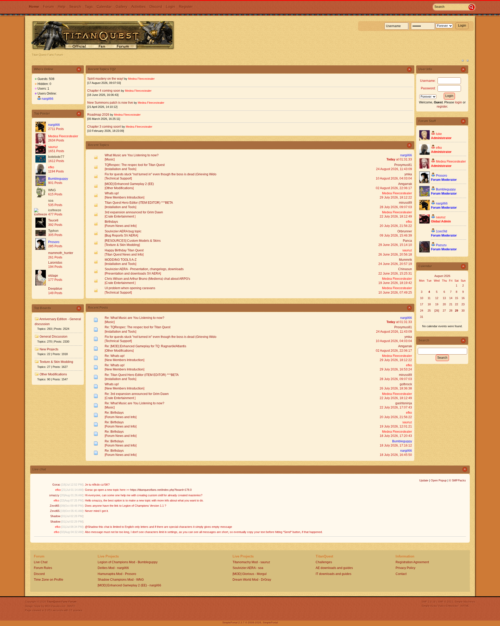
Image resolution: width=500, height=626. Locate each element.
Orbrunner (404, 231)
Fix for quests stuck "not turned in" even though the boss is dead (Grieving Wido (160, 174)
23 (463, 304)
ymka (408, 174)
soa (50, 200)
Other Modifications (53, 374)
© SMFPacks (457, 480)
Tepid (37, 606)
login (458, 102)
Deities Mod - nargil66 (113, 568)
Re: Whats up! (114, 356)
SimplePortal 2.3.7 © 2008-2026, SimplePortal (250, 622)
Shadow (55, 516)
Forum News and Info (120, 226)
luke (439, 134)
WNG (52, 190)
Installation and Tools (120, 169)
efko (51, 167)
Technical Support (118, 178)
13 (444, 298)
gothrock (406, 384)
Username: (428, 81)
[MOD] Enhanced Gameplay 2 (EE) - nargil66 (129, 585)
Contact (401, 574)
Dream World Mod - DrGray (252, 579)
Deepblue (55, 288)
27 (444, 310)
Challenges (324, 562)
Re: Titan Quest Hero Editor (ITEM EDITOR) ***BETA (142, 375)
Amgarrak (405, 184)
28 (450, 310)
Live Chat (40, 562)
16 (463, 298)
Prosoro (53, 242)
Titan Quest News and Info (124, 254)
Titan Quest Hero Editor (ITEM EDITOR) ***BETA (139, 202)
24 (421, 310)
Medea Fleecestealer (63, 136)
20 (444, 304)
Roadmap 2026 (98, 114)
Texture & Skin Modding (56, 362)
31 (421, 316)
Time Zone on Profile (48, 579)
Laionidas (55, 262)
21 (450, 304)
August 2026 (442, 275)
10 (421, 298)
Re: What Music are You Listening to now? (134, 318)
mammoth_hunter (60, 253)
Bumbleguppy (58, 179)
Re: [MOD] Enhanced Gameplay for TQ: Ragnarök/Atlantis (145, 346)
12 (436, 298)
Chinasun (405, 269)
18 (429, 304)
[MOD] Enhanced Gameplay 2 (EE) (129, 184)
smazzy (54, 495)
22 (456, 304)
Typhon (53, 231)
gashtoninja (403, 403)
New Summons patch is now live (110, 102)
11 (429, 298)
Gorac (56, 484)
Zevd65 (54, 505)
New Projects (49, 349)
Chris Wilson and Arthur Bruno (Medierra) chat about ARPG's (147, 279)
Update (423, 480)
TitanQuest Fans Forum (62, 601)
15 (456, 298)
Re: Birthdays (114, 412)
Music (109, 159)
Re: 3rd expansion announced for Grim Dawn (137, 394)
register (442, 106)
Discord (39, 574)
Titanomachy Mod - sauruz (251, 562)
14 (450, 298)
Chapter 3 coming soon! (104, 126)
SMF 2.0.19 (429, 601)
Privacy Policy (405, 568)
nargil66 (47, 99)
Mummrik (405, 260)
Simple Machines (465, 601)
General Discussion (53, 336)
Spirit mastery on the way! (105, 78)
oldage (53, 275)
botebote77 (56, 157)
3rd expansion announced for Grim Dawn (134, 212)
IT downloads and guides (333, 574)
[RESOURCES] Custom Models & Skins (133, 241)
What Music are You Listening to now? (132, 155)
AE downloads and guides (334, 568)
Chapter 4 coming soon (103, 90)
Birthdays (111, 222)
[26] (436, 310)
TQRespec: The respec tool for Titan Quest (135, 165)
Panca (407, 241)
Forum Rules (43, 568)
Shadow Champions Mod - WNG (121, 579)
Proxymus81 (403, 165)
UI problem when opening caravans (130, 288)
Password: (428, 88)
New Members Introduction (124, 197)
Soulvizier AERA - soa (248, 568)
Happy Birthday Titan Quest (124, 250)
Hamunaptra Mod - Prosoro (117, 574)
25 (429, 310)
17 (421, 304)
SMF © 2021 (445, 601)
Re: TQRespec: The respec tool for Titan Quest (137, 327)
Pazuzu (441, 245)
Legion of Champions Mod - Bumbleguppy (128, 562)
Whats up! (112, 193)
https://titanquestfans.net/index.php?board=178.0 (161, 489)
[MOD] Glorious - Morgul (250, 574)
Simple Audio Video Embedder (440, 605)
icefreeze (54, 210)
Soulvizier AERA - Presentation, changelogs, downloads (144, 269)
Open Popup (439, 480)
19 (436, 304)
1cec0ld (441, 231)
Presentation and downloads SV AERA (132, 273)
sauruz (53, 147)
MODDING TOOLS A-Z (120, 260)
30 (463, 310)
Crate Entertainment (120, 216)
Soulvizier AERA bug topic (123, 231)
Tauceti (53, 220)
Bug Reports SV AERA (121, 235)
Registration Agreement (412, 562)
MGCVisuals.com (55, 606)
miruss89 (405, 202)
